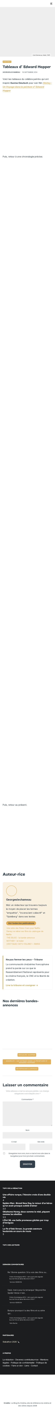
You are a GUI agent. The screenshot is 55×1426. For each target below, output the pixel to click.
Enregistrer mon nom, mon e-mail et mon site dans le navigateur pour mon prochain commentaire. (29, 1154)
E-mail (14, 1142)
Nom (27, 1130)
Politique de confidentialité (22, 1363)
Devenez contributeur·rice (26, 1359)
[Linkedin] (27, 1395)
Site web (41, 1142)
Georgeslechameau (11, 72)
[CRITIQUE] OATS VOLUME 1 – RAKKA (23, 944)
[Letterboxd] (38, 1395)
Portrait (7, 62)
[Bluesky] (32, 1395)
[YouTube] (22, 1395)
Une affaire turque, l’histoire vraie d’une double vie (27, 1196)
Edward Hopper (27, 1055)
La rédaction (8, 1359)
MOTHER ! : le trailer (15, 941)
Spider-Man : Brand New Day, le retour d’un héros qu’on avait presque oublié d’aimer (27, 1204)
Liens (27, 1365)
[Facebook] (6, 1395)
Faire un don (17, 1365)
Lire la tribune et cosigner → (22, 985)
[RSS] (48, 1395)
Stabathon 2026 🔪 (11, 1342)
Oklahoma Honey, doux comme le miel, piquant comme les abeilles (26, 1213)
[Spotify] (43, 1395)
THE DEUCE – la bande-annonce (21, 938)
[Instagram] (17, 1395)
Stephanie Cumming (27, 1069)
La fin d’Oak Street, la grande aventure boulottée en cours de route (22, 1230)
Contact (34, 1365)
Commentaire (27, 1099)
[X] (12, 1395)
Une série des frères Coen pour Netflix (23, 928)
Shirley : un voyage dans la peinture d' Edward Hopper (27, 1062)
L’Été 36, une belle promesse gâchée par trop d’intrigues (26, 1221)
